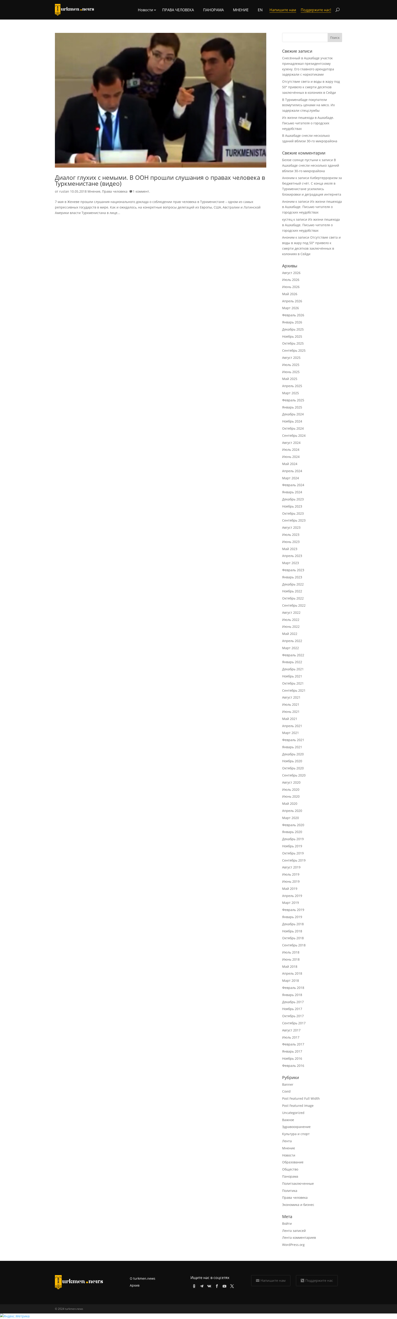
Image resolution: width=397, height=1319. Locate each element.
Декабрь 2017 (293, 1002)
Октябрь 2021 (293, 683)
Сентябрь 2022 (294, 605)
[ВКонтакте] (208, 1285)
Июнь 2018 (291, 959)
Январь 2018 (292, 995)
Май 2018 (289, 966)
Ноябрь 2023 (292, 506)
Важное (288, 1120)
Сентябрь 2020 (294, 775)
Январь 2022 (292, 662)
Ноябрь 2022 (292, 591)
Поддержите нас (319, 1280)
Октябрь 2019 (293, 853)
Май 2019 (289, 888)
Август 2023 (291, 527)
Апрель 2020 (292, 810)
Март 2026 (290, 308)
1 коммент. (141, 191)
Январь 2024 (292, 492)
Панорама (213, 9)
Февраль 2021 (293, 740)
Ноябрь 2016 (292, 1058)
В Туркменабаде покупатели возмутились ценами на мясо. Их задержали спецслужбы (308, 105)
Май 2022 (289, 633)
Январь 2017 (292, 1051)
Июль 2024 (290, 449)
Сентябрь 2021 (294, 690)
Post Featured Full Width (301, 1098)
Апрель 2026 (292, 301)
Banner (287, 1084)
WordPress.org (293, 1244)
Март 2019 (290, 902)
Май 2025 (289, 379)
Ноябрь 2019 (292, 846)
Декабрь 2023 (293, 499)
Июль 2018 (290, 952)
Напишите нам (273, 1280)
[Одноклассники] (193, 1285)
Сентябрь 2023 (294, 520)
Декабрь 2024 (293, 414)
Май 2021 (289, 719)
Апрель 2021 (292, 726)
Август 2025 (291, 357)
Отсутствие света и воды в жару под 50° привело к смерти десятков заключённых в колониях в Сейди (311, 87)
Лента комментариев (299, 1237)
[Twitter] (231, 1285)
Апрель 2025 (292, 386)
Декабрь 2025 (293, 329)
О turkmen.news (142, 1278)
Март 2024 (290, 478)
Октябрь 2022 (293, 598)
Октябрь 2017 (293, 1016)
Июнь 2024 (291, 456)
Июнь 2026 (291, 287)
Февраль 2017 (293, 1044)
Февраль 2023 (293, 570)
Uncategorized (293, 1113)
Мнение (241, 9)
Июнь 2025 (291, 372)
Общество (290, 1169)
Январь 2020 (292, 832)
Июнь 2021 (291, 711)
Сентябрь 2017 (294, 1023)
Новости (288, 1155)
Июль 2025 (290, 365)
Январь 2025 (292, 407)
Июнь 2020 (291, 796)
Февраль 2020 (293, 825)
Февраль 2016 (293, 1065)
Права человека (178, 9)
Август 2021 (291, 697)
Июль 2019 (290, 874)
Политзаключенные (298, 1183)
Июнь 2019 (291, 881)
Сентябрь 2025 (294, 350)
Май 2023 (289, 549)
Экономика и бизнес (298, 1204)
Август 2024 (291, 442)
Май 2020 (289, 803)
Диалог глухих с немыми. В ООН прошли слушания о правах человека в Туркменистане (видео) (160, 180)
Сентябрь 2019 (294, 860)
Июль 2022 (290, 619)
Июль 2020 (290, 789)
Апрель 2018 (292, 973)
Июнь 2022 (291, 626)
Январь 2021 (292, 747)
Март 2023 (290, 563)
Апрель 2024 (292, 471)
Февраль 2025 (293, 400)
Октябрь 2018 (293, 938)
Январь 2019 (292, 917)
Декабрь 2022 (293, 584)
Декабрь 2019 (293, 839)
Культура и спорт (296, 1134)
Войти (287, 1223)
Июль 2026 (290, 279)
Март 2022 (290, 648)
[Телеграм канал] (201, 1285)
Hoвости (145, 9)
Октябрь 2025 (293, 343)
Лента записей (294, 1230)
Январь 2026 (292, 322)
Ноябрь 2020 (292, 761)
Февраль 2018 (293, 987)
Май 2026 (289, 294)
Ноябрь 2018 (292, 931)
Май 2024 (289, 464)
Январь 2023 (292, 577)
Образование (292, 1162)
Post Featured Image (298, 1105)
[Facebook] (216, 1285)
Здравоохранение (296, 1127)
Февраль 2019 (293, 910)
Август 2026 (291, 273)
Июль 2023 (290, 534)
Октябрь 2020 (293, 768)
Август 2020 (291, 782)
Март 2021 (290, 733)
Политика (289, 1190)
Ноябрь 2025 (292, 336)
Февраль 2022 (293, 655)
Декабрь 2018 (293, 924)
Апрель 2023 (292, 556)
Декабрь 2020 (293, 754)
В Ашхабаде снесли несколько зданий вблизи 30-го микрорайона (310, 165)
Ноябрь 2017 (292, 1009)
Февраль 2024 (293, 485)
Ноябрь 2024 (292, 421)
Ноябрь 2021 (292, 676)
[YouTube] (224, 1285)
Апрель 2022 (292, 641)
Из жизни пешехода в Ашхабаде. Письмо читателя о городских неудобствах (308, 123)
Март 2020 (290, 818)
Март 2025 (290, 393)
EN (260, 9)
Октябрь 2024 (293, 428)
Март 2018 (290, 980)
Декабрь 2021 (293, 669)
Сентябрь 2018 (294, 945)
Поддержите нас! (316, 9)
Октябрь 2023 (293, 513)
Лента (287, 1141)
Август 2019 (291, 867)
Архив (134, 1285)
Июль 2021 (290, 704)
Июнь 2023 (291, 542)
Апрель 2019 (292, 896)
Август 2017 (291, 1030)
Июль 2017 (290, 1037)
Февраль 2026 (293, 315)
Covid (286, 1091)
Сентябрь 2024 (294, 435)
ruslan (64, 191)
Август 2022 (291, 612)
